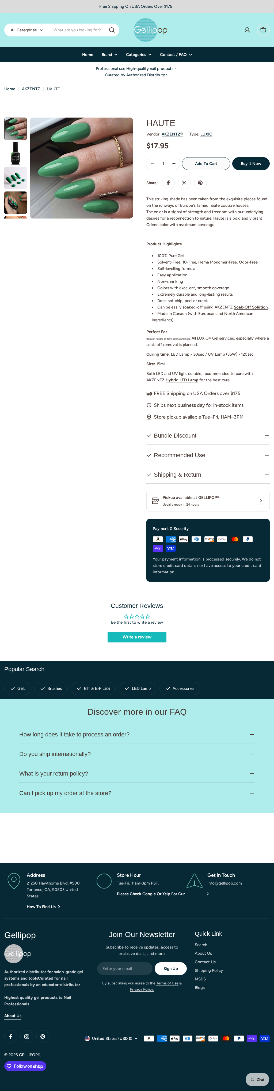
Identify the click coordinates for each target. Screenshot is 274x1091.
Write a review (137, 636)
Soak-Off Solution (251, 307)
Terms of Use (167, 983)
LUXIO (206, 134)
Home (9, 88)
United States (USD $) (112, 1038)
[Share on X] (184, 182)
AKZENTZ (31, 88)
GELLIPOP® (29, 1054)
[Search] (112, 30)
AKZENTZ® (172, 134)
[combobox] (61, 30)
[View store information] (261, 500)
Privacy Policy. (142, 989)
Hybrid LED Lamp (182, 380)
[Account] (247, 30)
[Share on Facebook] (168, 182)
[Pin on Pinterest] (200, 182)
